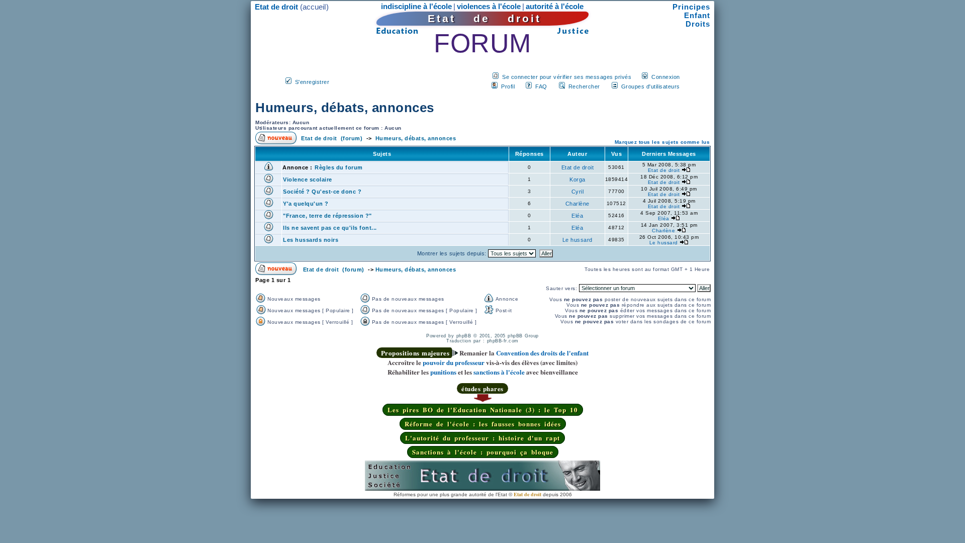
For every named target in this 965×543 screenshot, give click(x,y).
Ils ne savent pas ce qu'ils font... (330, 228)
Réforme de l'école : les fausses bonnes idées (483, 423)
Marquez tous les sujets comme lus (662, 142)
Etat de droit (577, 167)
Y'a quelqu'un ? (306, 204)
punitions (443, 372)
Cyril (577, 192)
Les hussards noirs (310, 240)
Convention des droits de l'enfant (542, 352)
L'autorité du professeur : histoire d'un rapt (482, 437)
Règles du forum (339, 167)
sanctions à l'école (499, 372)
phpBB (463, 335)
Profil (508, 86)
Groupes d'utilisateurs (650, 86)
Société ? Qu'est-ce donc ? (322, 192)
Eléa (577, 216)
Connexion (665, 77)
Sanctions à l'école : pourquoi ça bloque (482, 452)
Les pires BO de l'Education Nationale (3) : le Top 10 (483, 409)
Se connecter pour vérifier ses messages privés (566, 77)
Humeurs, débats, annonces (344, 107)
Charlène (577, 204)
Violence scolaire (307, 179)
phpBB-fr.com (503, 340)
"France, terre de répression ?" (327, 216)
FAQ (541, 86)
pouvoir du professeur (454, 362)
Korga (577, 179)
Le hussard (577, 240)
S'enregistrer (312, 82)
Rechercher (584, 86)
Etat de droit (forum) (331, 138)
